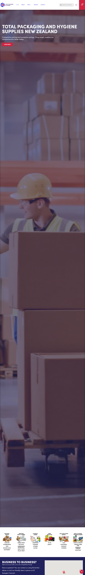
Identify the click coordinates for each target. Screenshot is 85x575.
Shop (28, 4)
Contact (43, 4)
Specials (36, 4)
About (23, 4)
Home (17, 4)
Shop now (7, 44)
